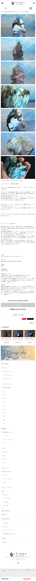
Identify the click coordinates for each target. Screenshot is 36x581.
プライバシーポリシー (8, 530)
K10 (4, 462)
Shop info (5, 523)
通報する (32, 322)
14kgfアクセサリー (7, 471)
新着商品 (4, 428)
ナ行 (4, 405)
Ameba (5, 542)
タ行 (4, 401)
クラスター (4, 494)
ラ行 (4, 419)
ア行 (4, 391)
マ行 (4, 412)
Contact (5, 526)
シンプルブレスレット (8, 375)
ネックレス (4, 452)
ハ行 (4, 409)
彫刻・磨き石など (6, 510)
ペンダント (5, 435)
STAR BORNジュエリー (8, 432)
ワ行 (4, 423)
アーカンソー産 (6, 498)
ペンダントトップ (6, 384)
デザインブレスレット (8, 371)
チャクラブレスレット (8, 378)
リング (4, 443)
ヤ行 (4, 416)
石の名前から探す (6, 387)
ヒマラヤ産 (5, 502)
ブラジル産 (5, 505)
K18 (4, 459)
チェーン (4, 455)
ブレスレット (5, 368)
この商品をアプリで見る (18, 314)
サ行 (4, 398)
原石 (3, 491)
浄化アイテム (5, 514)
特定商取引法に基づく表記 (9, 533)
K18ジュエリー (5, 468)
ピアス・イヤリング (7, 439)
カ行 (4, 394)
